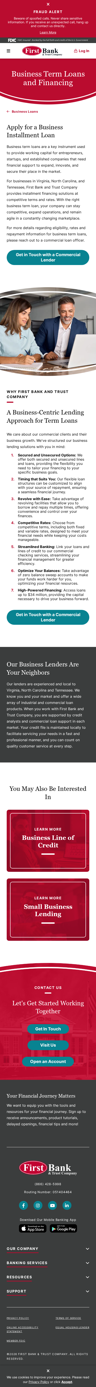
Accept (66, 1382)
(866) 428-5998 (48, 1184)
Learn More (48, 32)
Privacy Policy (18, 1318)
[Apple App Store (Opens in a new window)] (32, 1228)
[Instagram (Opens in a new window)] (37, 1205)
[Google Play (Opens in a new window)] (63, 1228)
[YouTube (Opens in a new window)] (52, 1205)
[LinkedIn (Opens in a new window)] (67, 1205)
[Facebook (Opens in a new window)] (23, 1205)
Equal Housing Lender (72, 1327)
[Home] (42, 51)
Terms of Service (68, 1318)
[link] (48, 841)
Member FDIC (16, 1340)
